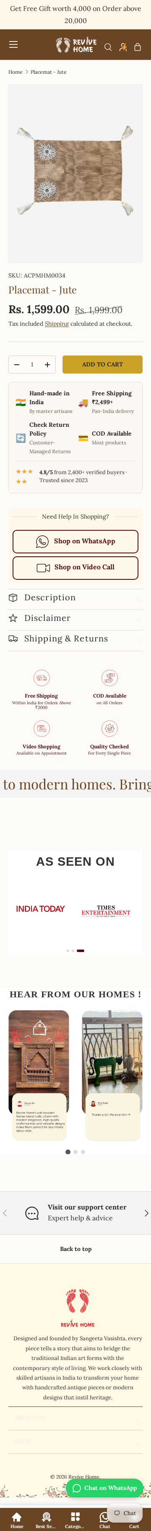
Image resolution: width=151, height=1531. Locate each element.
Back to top (75, 1249)
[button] (137, 47)
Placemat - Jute (49, 72)
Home (15, 72)
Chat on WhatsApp (110, 1488)
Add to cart (102, 364)
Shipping (57, 323)
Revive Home (83, 1477)
